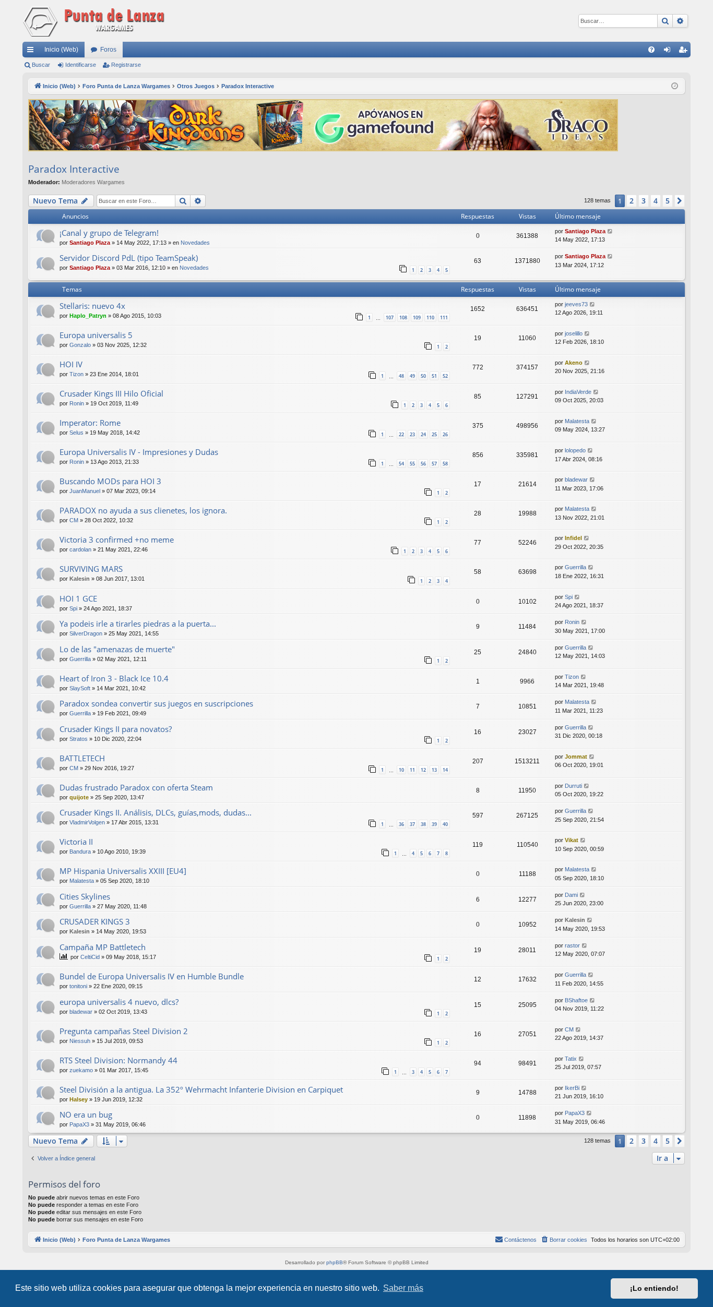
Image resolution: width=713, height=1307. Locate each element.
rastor (572, 945)
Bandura (80, 851)
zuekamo (81, 1070)
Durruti (573, 786)
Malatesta (577, 421)
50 (423, 376)
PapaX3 (79, 1124)
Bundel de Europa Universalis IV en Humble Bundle (152, 976)
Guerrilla (575, 567)
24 (423, 434)
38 (423, 824)
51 (434, 376)
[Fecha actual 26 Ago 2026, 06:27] (674, 86)
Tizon (76, 374)
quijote (79, 797)
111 (444, 317)
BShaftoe (576, 1000)
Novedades (195, 242)
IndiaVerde (578, 392)
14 (445, 769)
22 (401, 434)
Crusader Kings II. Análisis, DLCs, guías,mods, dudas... (156, 812)
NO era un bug (86, 1114)
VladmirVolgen (87, 822)
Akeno (574, 362)
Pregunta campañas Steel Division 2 (124, 1031)
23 (412, 434)
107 (390, 317)
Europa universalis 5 (96, 335)
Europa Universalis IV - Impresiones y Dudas (139, 452)
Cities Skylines (85, 896)
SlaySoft (79, 688)
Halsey (78, 1099)
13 (434, 769)
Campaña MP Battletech (103, 947)
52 (445, 376)
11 (412, 769)
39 (434, 824)
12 (423, 769)
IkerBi (572, 1088)
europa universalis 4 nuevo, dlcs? (119, 1002)
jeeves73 (576, 304)
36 (401, 824)
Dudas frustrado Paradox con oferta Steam (136, 787)
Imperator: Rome (90, 422)
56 (423, 463)
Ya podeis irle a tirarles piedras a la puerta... (138, 623)
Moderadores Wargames (93, 182)
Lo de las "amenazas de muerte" (117, 649)
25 (434, 434)
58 (445, 463)
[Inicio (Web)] (95, 21)
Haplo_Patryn (87, 316)
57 (434, 463)
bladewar (576, 479)
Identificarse (80, 65)
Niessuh (79, 1041)
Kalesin (79, 578)
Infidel (573, 538)
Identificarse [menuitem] (669, 51)
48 (401, 376)
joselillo (574, 333)
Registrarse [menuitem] (685, 51)
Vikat (571, 840)
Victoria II (76, 841)
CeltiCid (90, 957)
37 (412, 824)
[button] (679, 201)
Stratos (78, 739)
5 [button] (668, 201)
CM (73, 520)
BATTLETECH (82, 758)
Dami (571, 895)
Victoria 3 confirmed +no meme (117, 539)
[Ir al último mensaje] (610, 231)
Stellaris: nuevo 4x (92, 306)
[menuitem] (651, 49)
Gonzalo (80, 345)
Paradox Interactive (74, 169)
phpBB (334, 1262)
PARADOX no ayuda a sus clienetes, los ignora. (143, 510)
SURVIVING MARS (91, 568)
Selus (76, 432)
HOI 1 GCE (78, 598)
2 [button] (631, 201)
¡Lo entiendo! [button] (654, 1288)
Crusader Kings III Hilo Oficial (111, 393)
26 (445, 434)
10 (401, 769)
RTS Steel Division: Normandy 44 (118, 1060)
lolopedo (575, 450)
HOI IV (71, 364)
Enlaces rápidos (32, 51)
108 (403, 317)
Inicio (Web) (61, 49)
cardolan (80, 549)
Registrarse (126, 65)
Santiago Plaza (89, 242)
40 (445, 824)
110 (430, 317)
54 (401, 463)
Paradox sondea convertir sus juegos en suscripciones (156, 703)
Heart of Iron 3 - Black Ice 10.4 (114, 678)
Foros (108, 49)
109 (417, 317)
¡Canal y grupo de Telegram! (109, 232)
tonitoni (78, 986)
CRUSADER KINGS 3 (95, 921)
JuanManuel (84, 491)
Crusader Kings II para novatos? (116, 729)
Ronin (76, 403)
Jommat (576, 756)
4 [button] (655, 201)
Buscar (41, 65)
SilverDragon (85, 633)
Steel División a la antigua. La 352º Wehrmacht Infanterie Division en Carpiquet (201, 1089)
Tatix (571, 1059)
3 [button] (643, 201)
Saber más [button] (403, 1288)
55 (412, 463)
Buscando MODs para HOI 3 (110, 481)
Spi (73, 608)
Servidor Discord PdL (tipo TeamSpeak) (129, 258)
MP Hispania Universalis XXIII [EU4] (123, 871)
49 (412, 376)
